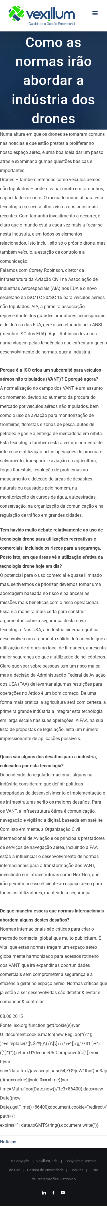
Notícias (8, 1141)
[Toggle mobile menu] (95, 13)
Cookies (77, 1170)
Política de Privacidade (45, 1170)
